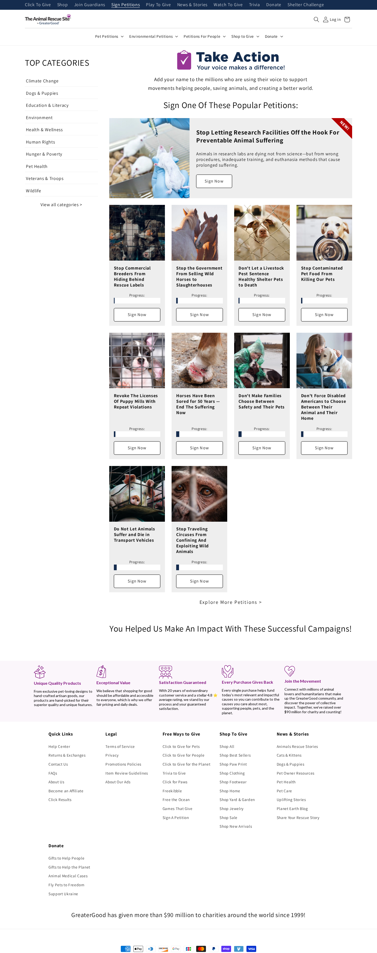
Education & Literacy (47, 105)
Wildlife (33, 191)
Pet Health (37, 166)
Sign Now (214, 181)
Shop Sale (228, 817)
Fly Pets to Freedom (66, 884)
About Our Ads (118, 781)
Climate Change (42, 81)
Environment (39, 117)
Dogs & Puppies (42, 93)
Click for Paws (175, 781)
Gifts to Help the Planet (69, 867)
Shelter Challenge (305, 4)
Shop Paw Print (233, 764)
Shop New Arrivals (236, 826)
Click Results (60, 799)
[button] (316, 19)
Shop (62, 4)
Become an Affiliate (66, 790)
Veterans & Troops (44, 178)
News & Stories (192, 4)
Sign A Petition (176, 817)
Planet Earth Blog (292, 808)
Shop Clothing (232, 773)
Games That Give (178, 808)
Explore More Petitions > (231, 602)
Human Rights (40, 142)
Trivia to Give (174, 773)
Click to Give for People (184, 755)
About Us (56, 781)
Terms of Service (120, 746)
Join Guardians (89, 4)
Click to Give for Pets (181, 746)
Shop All (227, 746)
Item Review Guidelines (126, 773)
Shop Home (230, 790)
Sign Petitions (125, 4)
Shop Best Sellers (235, 755)
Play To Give (158, 4)
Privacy (112, 755)
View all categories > (61, 204)
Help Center (59, 746)
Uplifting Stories (291, 799)
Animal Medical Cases (67, 875)
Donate (273, 4)
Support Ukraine (63, 893)
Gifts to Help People (66, 858)
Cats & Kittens (289, 755)
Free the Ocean (176, 799)
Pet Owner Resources (296, 773)
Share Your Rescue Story (298, 817)
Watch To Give (228, 4)
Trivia (254, 4)
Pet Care (284, 790)
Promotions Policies (123, 764)
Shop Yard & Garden (237, 799)
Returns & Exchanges (67, 755)
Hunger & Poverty (44, 154)
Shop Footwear (233, 781)
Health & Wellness (44, 129)
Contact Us (58, 764)
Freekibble (172, 790)
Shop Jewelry (232, 808)
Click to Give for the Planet (186, 764)
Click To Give (38, 4)
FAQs (52, 773)
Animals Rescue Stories (297, 746)
